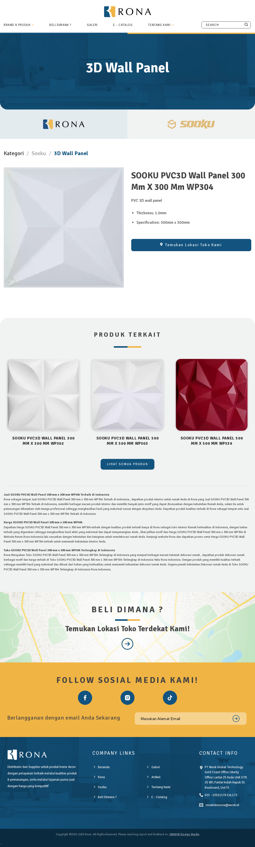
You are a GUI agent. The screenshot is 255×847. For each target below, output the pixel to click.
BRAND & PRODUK (17, 25)
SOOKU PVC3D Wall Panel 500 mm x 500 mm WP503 (127, 441)
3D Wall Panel (71, 153)
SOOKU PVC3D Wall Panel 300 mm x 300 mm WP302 (43, 441)
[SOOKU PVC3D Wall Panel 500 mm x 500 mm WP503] (127, 395)
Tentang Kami (159, 25)
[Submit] (246, 24)
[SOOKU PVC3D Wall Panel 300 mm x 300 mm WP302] (43, 395)
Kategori (14, 153)
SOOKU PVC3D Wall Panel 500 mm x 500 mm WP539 (212, 441)
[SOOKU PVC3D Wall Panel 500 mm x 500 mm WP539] (212, 395)
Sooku (39, 153)
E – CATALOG (123, 25)
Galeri (92, 25)
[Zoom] (10, 282)
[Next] (251, 408)
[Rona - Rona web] (127, 11)
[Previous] (4, 408)
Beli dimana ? (60, 25)
